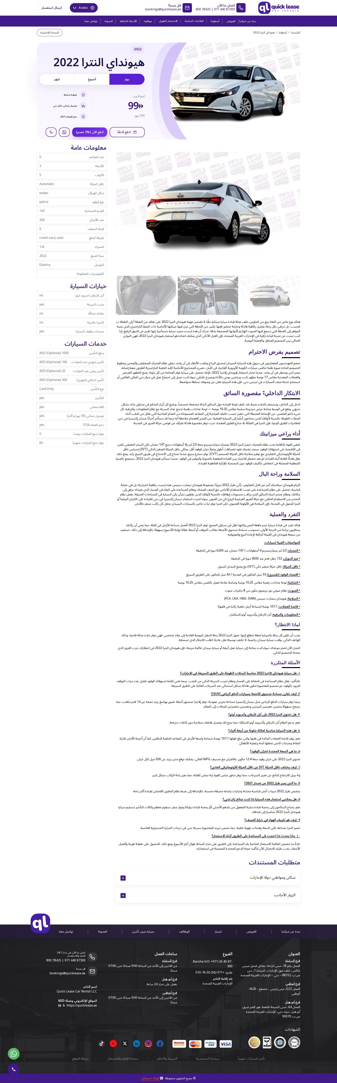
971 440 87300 (224, 9)
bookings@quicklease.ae (163, 9)
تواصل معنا (91, 21)
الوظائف (184, 931)
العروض (230, 21)
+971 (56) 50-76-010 (210, 972)
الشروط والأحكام (167, 1058)
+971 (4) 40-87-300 (221, 964)
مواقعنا (148, 21)
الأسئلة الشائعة (128, 21)
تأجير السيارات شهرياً (251, 1058)
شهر (57, 79)
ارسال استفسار (52, 7)
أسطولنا (215, 21)
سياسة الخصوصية (207, 1058)
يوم (127, 79)
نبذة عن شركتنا (247, 21)
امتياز (218, 931)
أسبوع (92, 79)
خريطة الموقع (80, 1058)
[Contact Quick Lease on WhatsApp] (14, 1054)
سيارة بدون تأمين (143, 931)
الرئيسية (295, 33)
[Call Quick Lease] (14, 1069)
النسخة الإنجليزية (49, 32)
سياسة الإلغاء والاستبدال (122, 1058)
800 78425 (203, 9)
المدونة (109, 21)
